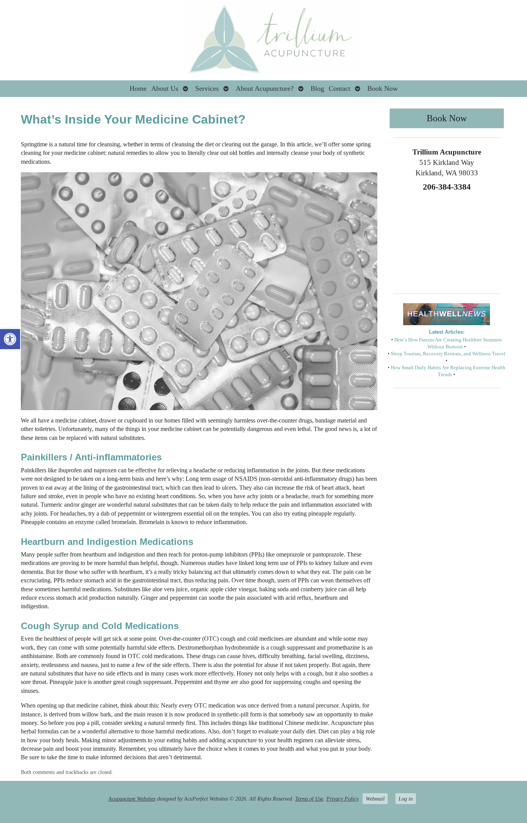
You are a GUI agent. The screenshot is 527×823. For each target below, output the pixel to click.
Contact (339, 88)
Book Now (382, 88)
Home (138, 88)
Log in (406, 799)
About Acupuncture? (265, 88)
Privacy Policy (342, 799)
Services (207, 88)
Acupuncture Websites (131, 799)
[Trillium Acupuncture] (263, 40)
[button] (10, 339)
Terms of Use (309, 799)
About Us (164, 88)
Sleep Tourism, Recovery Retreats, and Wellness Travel (448, 353)
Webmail (375, 799)
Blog (317, 88)
